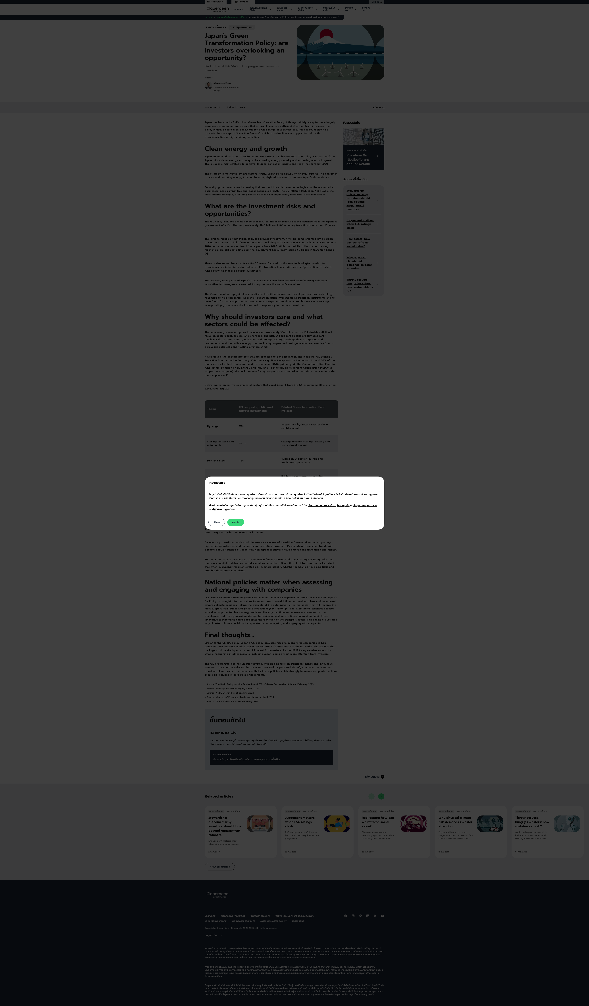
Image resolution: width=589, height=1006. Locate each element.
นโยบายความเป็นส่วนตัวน (321, 505)
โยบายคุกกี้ (343, 505)
